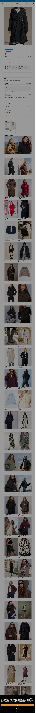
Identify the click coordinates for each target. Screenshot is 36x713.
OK (17, 705)
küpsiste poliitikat (21, 701)
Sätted (17, 708)
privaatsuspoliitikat (28, 701)
